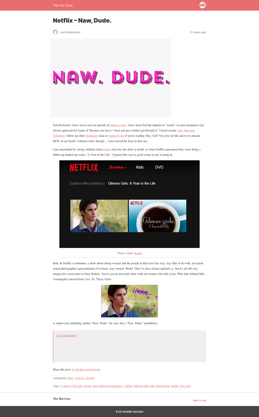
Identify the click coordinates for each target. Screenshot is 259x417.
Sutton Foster (116, 136)
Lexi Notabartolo (66, 335)
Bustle (138, 253)
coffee (128, 386)
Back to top (199, 400)
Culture (79, 378)
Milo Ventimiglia (159, 386)
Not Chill (185, 386)
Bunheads (92, 136)
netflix (174, 386)
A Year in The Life (71, 386)
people (107, 149)
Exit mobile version (129, 411)
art (172, 268)
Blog (70, 378)
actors (87, 386)
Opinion (90, 378)
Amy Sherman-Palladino (107, 386)
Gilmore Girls (118, 125)
